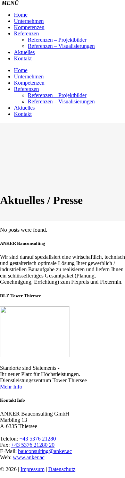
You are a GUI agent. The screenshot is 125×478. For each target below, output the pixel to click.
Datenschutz (61, 469)
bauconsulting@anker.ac (45, 451)
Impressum (32, 469)
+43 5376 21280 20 (33, 445)
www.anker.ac (28, 457)
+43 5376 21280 (37, 439)
